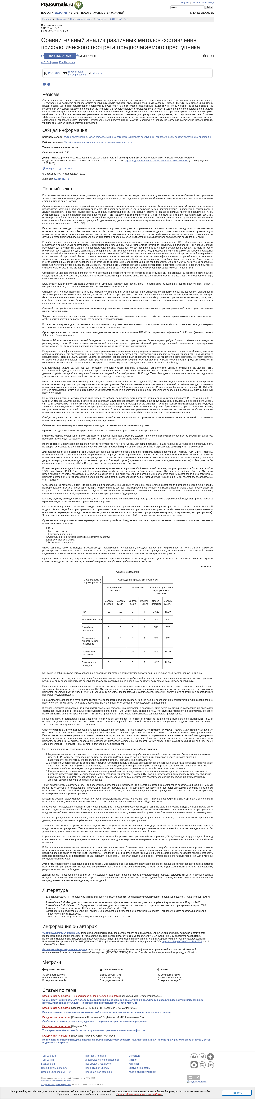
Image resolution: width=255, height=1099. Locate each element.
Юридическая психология (56, 996)
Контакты (134, 1064)
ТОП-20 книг (48, 1060)
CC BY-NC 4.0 (62, 179)
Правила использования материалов (57, 1080)
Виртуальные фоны (139, 1068)
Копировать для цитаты (58, 168)
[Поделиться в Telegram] (49, 84)
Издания (61, 13)
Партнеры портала (95, 1056)
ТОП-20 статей (49, 1056)
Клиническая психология (106, 996)
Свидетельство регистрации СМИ (56, 1084)
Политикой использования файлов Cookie (139, 1094)
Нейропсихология (81, 996)
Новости (47, 13)
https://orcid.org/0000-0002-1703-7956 (182, 941)
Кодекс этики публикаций (142, 1072)
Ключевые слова (202, 13)
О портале (134, 1056)
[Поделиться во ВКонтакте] (44, 84)
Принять (237, 1092)
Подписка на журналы (97, 1068)
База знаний (116, 13)
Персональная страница (98, 1072)
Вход (211, 2)
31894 (210, 56)
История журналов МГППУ (56, 1072)
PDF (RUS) (54, 73)
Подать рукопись (93, 13)
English (185, 2)
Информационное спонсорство (102, 1060)
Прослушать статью (60, 55)
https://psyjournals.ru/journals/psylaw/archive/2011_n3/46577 (156, 160)
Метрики (97, 73)
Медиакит (134, 1060)
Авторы (74, 13)
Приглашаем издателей (98, 1064)
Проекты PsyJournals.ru (54, 1068)
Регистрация (200, 2)
